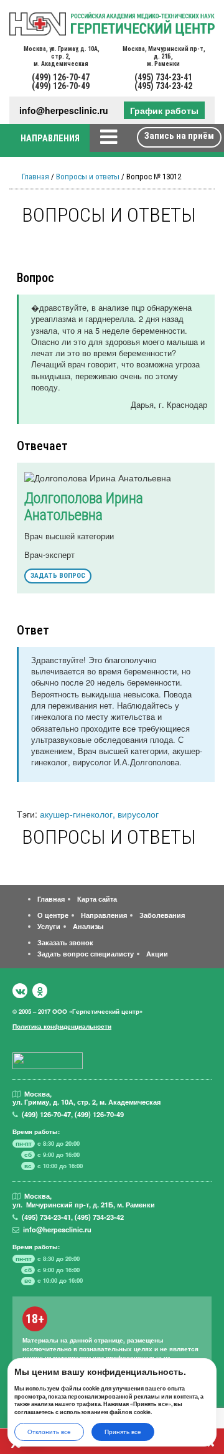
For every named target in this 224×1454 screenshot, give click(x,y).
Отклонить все (49, 1431)
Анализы (88, 926)
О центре (52, 915)
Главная (35, 176)
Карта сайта (97, 899)
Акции (157, 953)
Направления (104, 915)
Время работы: (36, 1131)
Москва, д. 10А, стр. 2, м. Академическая (61, 56)
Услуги (48, 926)
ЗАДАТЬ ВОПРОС (57, 576)
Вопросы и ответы (87, 176)
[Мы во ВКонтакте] (19, 990)
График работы (164, 110)
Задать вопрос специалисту (85, 953)
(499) (46, 1114)
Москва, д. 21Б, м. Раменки (163, 56)
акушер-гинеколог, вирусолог (99, 813)
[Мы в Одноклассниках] (39, 990)
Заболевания (162, 915)
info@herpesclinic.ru (63, 110)
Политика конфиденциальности (61, 1026)
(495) (46, 1217)
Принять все (123, 1431)
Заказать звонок (65, 942)
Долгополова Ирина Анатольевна (83, 506)
